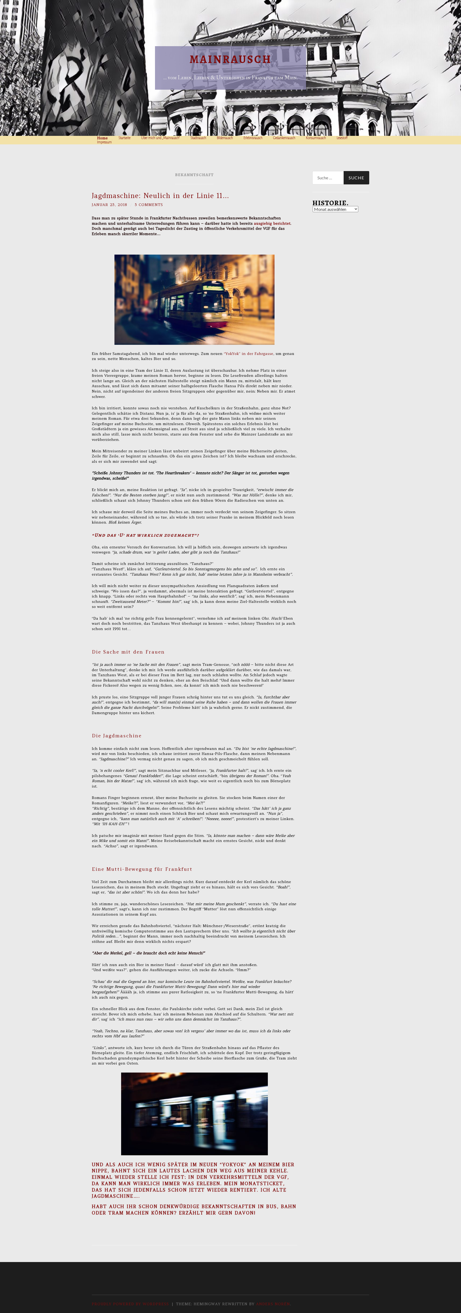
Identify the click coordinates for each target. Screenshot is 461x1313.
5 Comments (149, 204)
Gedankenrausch (284, 138)
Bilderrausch (225, 138)
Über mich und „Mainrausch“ (160, 138)
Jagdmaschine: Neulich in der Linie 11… (160, 195)
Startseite (124, 138)
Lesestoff (342, 138)
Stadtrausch (198, 138)
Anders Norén (273, 1304)
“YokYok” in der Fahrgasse (248, 353)
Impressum (104, 142)
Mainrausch (230, 59)
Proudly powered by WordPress (130, 1304)
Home (102, 138)
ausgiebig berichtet (272, 223)
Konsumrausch (316, 138)
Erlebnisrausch (253, 138)
